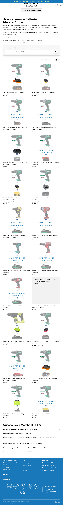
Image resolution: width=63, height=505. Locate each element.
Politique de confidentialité (49, 468)
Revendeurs (6, 479)
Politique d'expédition (48, 463)
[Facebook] (56, 502)
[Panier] (61, 5)
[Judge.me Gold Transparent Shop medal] (16, 486)
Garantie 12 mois (9, 38)
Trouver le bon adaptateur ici (33, 10)
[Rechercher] (56, 5)
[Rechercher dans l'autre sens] (56, 52)
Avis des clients (7, 477)
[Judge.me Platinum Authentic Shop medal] (9, 486)
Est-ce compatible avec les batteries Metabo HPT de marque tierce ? (22, 452)
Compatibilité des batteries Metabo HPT (14, 43)
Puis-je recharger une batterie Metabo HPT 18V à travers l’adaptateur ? (22, 443)
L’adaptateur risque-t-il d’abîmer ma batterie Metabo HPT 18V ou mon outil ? (24, 448)
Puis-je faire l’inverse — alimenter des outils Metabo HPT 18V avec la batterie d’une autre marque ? (30, 438)
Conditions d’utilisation (48, 470)
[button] (51, 60)
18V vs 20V (6, 467)
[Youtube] (59, 502)
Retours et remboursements (49, 465)
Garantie (25, 470)
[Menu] (2, 5)
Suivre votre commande (29, 468)
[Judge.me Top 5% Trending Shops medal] (36, 486)
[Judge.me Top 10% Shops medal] (23, 491)
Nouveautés (6, 469)
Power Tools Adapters (9, 15)
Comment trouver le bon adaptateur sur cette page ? (17, 433)
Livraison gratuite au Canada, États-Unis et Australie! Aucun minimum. (23, 40)
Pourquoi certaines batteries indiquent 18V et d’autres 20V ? (20, 429)
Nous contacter (27, 465)
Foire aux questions (28, 463)
